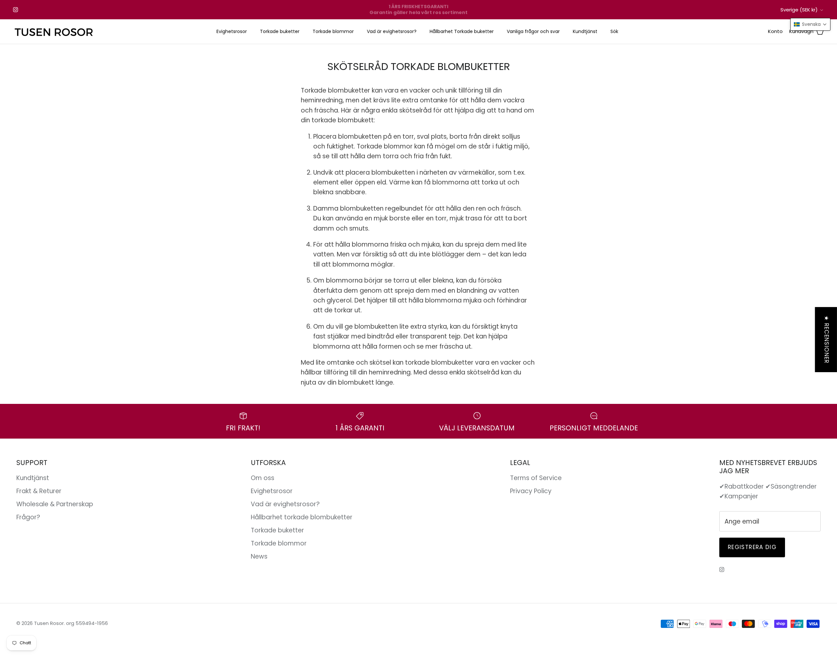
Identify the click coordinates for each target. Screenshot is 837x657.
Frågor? (28, 517)
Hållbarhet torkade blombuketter (301, 517)
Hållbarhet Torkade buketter (462, 31)
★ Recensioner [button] (826, 339)
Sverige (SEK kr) (799, 9)
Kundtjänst (585, 31)
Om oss (262, 478)
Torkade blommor (333, 31)
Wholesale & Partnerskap (54, 504)
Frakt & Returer (38, 491)
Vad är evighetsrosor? (392, 31)
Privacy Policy (531, 491)
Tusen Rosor (49, 623)
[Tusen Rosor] (54, 31)
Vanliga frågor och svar (533, 31)
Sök (614, 31)
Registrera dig (752, 547)
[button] (810, 24)
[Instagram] (15, 9)
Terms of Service (536, 478)
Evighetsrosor (231, 31)
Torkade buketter (279, 31)
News (259, 556)
